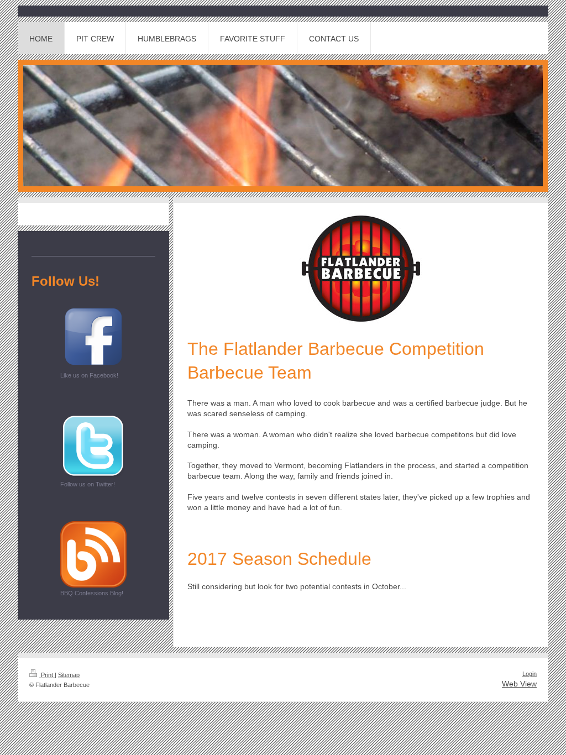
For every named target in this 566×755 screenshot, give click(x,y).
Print (47, 675)
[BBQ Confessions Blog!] (93, 554)
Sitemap (69, 675)
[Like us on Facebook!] (93, 336)
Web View (519, 683)
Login (529, 673)
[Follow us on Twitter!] (93, 445)
